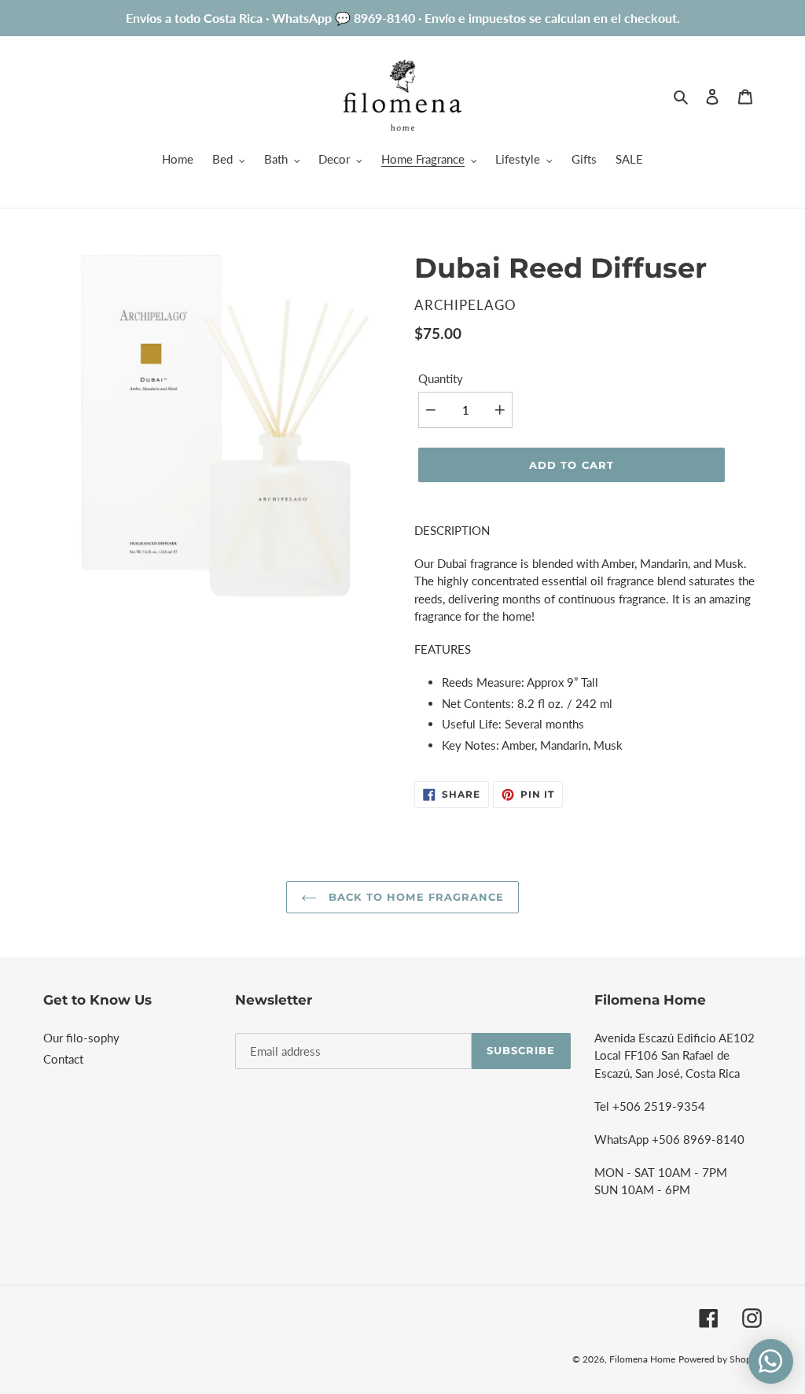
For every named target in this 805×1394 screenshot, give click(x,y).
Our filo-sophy (81, 1038)
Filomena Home (642, 1359)
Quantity (440, 378)
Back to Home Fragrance (414, 897)
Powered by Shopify (720, 1359)
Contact (63, 1059)
